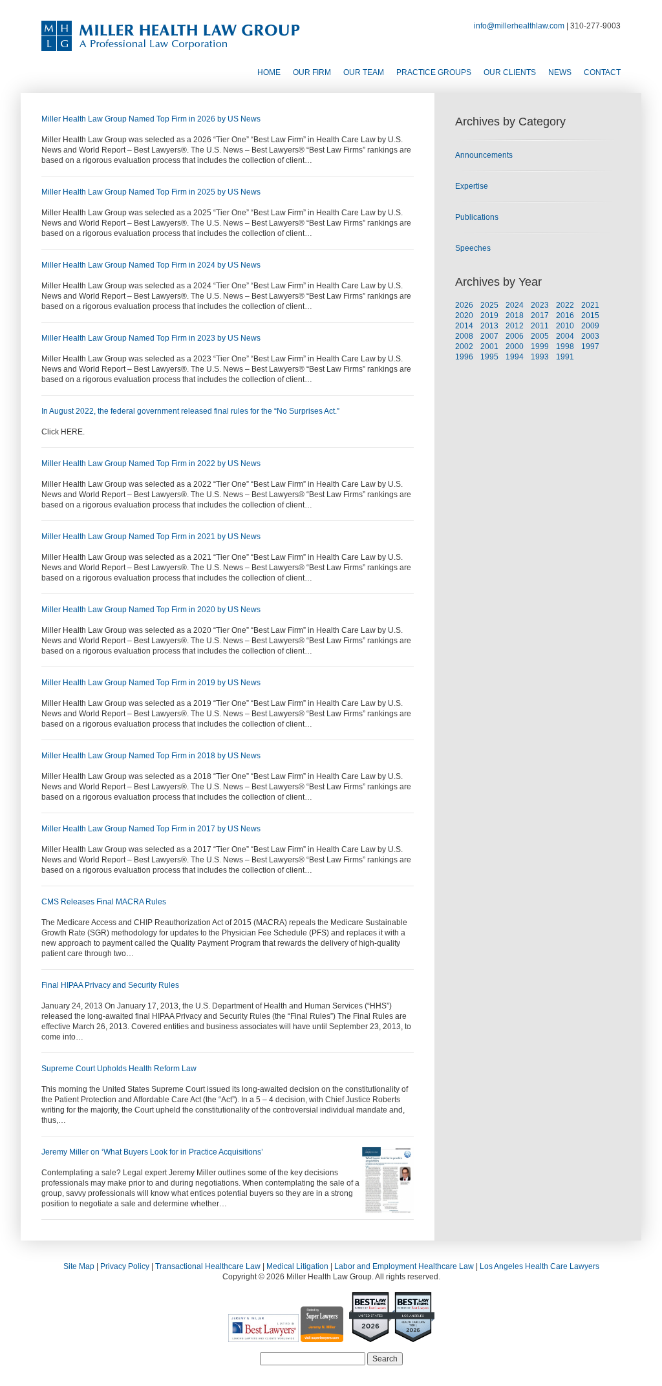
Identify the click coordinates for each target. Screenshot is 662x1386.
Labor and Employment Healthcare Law (404, 1266)
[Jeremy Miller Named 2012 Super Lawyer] (322, 1336)
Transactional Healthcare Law (208, 1266)
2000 (515, 346)
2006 (515, 336)
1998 (565, 346)
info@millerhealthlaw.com (519, 25)
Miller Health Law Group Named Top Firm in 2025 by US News (151, 192)
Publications (476, 217)
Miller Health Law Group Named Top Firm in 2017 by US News (151, 828)
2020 (464, 315)
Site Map (78, 1266)
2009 (590, 325)
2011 (540, 325)
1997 (590, 346)
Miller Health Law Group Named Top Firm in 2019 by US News (151, 682)
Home (269, 72)
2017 (540, 315)
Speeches (473, 248)
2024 (515, 305)
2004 (565, 336)
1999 (540, 346)
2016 (565, 315)
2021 (590, 305)
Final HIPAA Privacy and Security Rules (110, 985)
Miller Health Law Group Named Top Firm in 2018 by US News (151, 755)
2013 (489, 325)
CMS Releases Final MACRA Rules (103, 901)
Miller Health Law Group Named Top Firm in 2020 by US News (151, 609)
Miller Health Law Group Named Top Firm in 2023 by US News (151, 338)
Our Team (363, 72)
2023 (540, 305)
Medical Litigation (297, 1266)
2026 (464, 305)
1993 (540, 356)
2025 (489, 305)
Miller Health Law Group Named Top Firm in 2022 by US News (151, 463)
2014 (464, 325)
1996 (464, 356)
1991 (565, 356)
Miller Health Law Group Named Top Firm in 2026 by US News (151, 118)
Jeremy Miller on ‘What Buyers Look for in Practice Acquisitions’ (152, 1152)
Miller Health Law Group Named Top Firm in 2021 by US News (151, 536)
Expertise (471, 186)
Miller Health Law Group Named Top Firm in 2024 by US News (151, 265)
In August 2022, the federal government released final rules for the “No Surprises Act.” (190, 411)
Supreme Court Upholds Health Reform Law (119, 1068)
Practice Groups (433, 72)
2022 (565, 305)
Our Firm (312, 72)
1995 (489, 356)
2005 (540, 336)
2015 (590, 315)
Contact (602, 72)
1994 (515, 356)
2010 (565, 325)
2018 (515, 315)
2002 (464, 346)
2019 (489, 315)
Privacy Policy (124, 1266)
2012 (515, 325)
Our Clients (510, 72)
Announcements (484, 155)
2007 (489, 336)
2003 (590, 336)
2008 (464, 336)
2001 (489, 346)
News (559, 72)
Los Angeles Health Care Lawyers (539, 1266)
